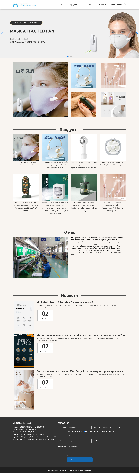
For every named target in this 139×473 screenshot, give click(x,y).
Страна (98, 441)
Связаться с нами (22, 423)
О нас (88, 5)
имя (65, 427)
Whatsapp (88, 431)
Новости (69, 295)
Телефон (63, 441)
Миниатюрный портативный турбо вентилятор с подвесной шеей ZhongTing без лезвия (55, 165)
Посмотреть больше (79, 263)
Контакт (102, 5)
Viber (112, 431)
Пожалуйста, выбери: (75, 431)
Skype (105, 431)
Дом (60, 5)
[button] (137, 34)
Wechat (97, 431)
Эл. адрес (97, 427)
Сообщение (62, 446)
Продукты (74, 5)
